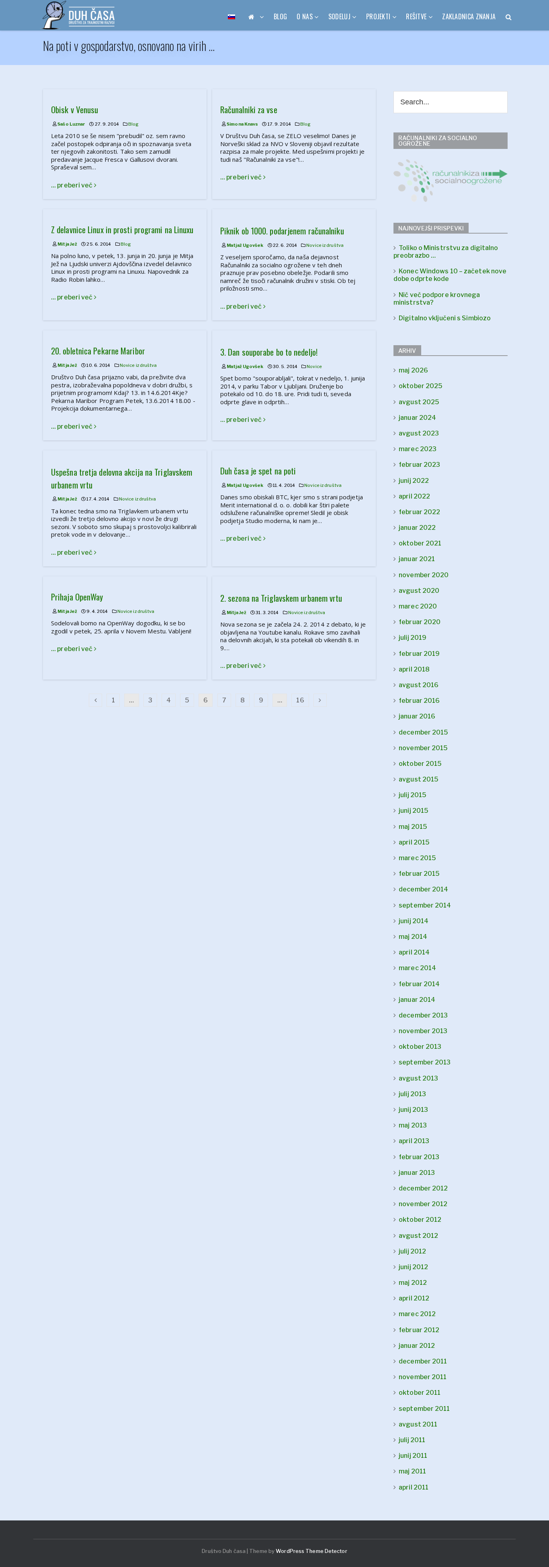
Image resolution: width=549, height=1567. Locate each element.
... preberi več (72, 185)
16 (300, 700)
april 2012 (414, 1298)
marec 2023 (417, 449)
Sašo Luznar (71, 124)
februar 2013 (419, 1157)
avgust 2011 (418, 1424)
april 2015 (414, 842)
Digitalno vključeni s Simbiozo (445, 318)
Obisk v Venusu (74, 109)
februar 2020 (419, 622)
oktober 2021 (420, 543)
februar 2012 (419, 1330)
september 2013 (425, 1062)
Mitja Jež (67, 244)
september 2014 (425, 905)
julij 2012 (412, 1251)
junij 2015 (413, 810)
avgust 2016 (418, 685)
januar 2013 (417, 1172)
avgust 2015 (418, 779)
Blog (133, 124)
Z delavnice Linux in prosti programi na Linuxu (122, 229)
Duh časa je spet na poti (258, 470)
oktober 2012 (420, 1219)
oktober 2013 (420, 1046)
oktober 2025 (420, 386)
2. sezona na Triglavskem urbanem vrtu (281, 598)
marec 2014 (417, 968)
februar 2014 (419, 984)
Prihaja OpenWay (77, 596)
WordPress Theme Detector (311, 1551)
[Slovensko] (231, 16)
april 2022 (414, 496)
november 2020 (424, 575)
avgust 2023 (419, 433)
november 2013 (423, 1031)
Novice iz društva (325, 245)
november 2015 (423, 748)
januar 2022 (417, 527)
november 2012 (423, 1204)
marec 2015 (417, 858)
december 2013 (423, 1015)
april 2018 (414, 669)
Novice (314, 366)
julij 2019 (412, 637)
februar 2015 (419, 873)
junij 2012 (413, 1267)
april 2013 (414, 1141)
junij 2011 (413, 1455)
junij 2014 (413, 921)
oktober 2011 (419, 1392)
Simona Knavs (242, 124)
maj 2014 (413, 936)
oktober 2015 (420, 763)
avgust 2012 (418, 1235)
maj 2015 (413, 826)
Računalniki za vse (248, 109)
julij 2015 (412, 795)
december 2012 (423, 1188)
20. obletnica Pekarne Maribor (98, 350)
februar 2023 (419, 464)
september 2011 (424, 1408)
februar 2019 (419, 653)
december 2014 (423, 889)
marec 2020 (418, 606)
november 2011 (423, 1377)
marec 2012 (417, 1314)
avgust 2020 (419, 590)
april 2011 (413, 1487)
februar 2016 (419, 700)
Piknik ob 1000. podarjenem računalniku (282, 230)
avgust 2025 (419, 402)
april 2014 (414, 952)
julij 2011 (412, 1440)
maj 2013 (413, 1125)
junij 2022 (414, 480)
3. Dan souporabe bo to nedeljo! (269, 352)
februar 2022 (419, 512)
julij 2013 (412, 1094)
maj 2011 (412, 1471)
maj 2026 (413, 370)
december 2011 (423, 1361)
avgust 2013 (418, 1078)
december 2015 (423, 732)
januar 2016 (417, 716)
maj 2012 (413, 1282)
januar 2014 (417, 999)
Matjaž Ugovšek (245, 245)
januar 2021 (417, 559)
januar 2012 (417, 1345)
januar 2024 (417, 417)
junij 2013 (413, 1109)
